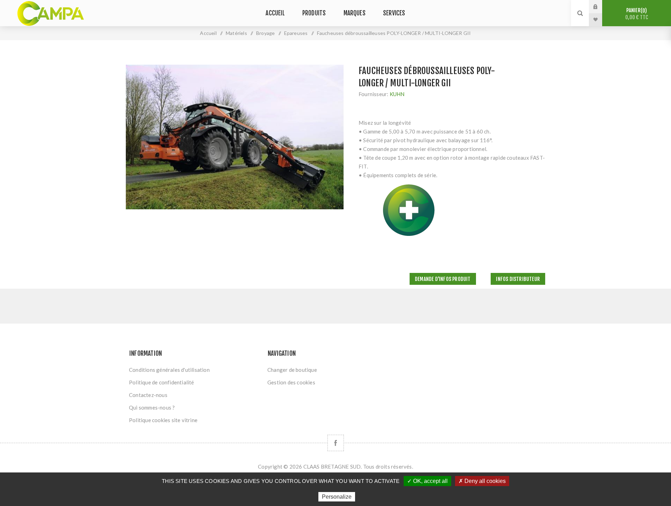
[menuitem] (195, 369)
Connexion (600, 7)
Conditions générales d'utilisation (169, 370)
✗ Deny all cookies (482, 481)
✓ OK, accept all (427, 481)
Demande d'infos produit (443, 279)
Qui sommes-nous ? (152, 407)
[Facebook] (335, 443)
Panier (636, 14)
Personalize (337, 497)
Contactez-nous (148, 395)
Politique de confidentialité (161, 382)
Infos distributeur (518, 279)
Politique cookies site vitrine (163, 420)
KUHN (397, 94)
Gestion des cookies (291, 382)
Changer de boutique (292, 370)
